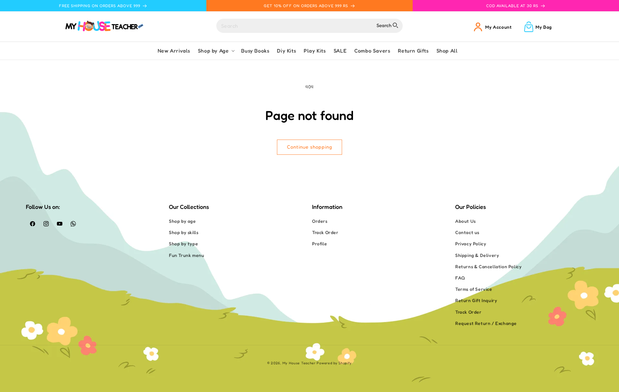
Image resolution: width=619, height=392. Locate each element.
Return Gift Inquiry (476, 300)
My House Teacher (299, 363)
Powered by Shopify (334, 363)
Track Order (325, 232)
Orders (320, 221)
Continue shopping (309, 147)
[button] (216, 51)
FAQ (460, 277)
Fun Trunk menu (186, 255)
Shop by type (183, 243)
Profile (319, 243)
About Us (465, 221)
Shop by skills (183, 232)
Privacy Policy (470, 243)
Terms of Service (473, 289)
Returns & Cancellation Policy (488, 266)
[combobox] (309, 26)
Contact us (467, 232)
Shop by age (182, 221)
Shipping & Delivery (477, 255)
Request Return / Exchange (486, 323)
